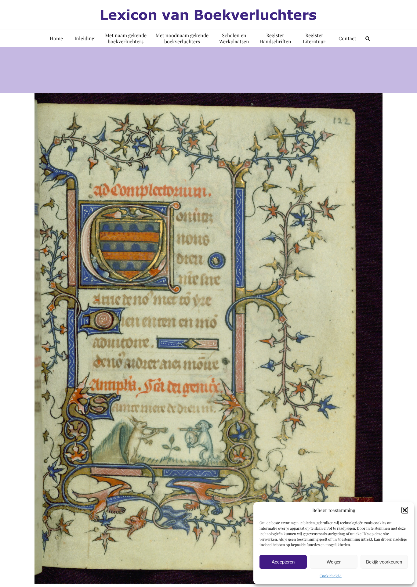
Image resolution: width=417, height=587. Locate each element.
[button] (405, 510)
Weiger (334, 561)
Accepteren (283, 561)
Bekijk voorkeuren (384, 561)
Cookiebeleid (331, 575)
